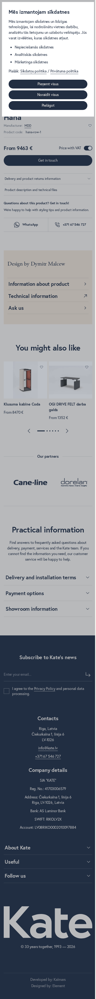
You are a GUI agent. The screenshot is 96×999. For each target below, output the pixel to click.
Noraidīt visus (48, 94)
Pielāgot (48, 105)
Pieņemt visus (48, 84)
